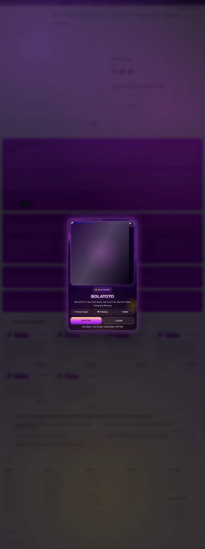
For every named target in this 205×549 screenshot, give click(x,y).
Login (118, 320)
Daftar (86, 320)
